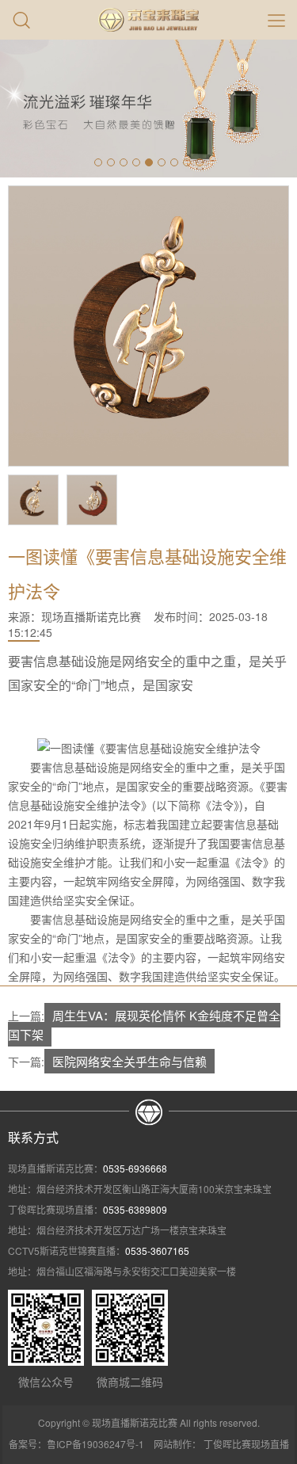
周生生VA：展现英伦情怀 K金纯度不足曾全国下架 (144, 1025)
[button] (98, 162)
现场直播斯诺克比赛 (91, 616)
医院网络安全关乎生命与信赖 (129, 1061)
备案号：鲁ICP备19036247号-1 (76, 1444)
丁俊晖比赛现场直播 (246, 1444)
